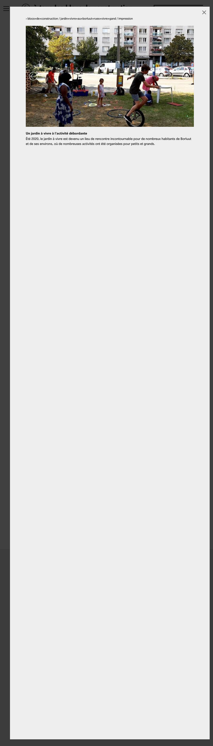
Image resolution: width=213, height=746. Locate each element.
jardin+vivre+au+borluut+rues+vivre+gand (88, 18)
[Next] (186, 76)
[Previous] (33, 76)
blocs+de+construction (43, 18)
